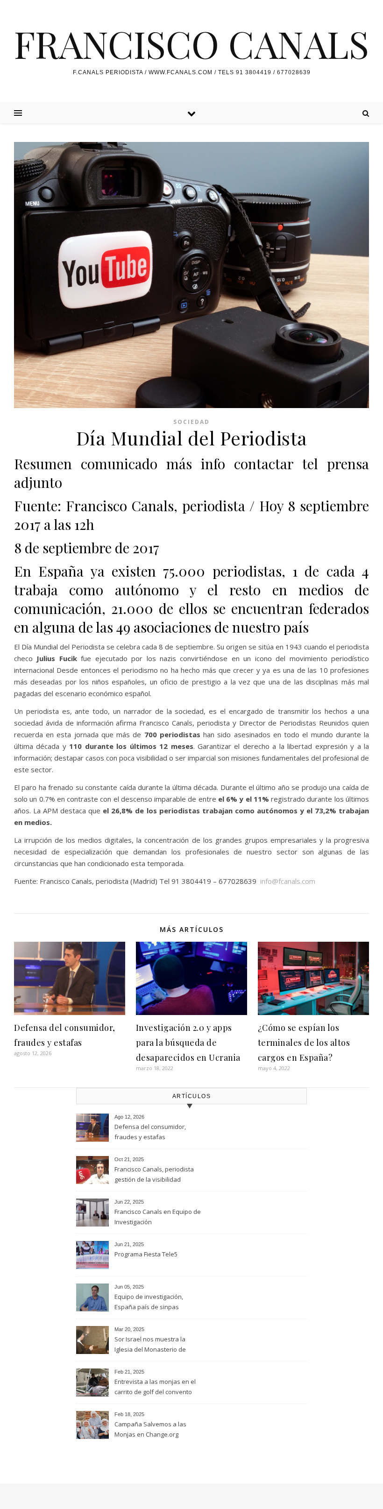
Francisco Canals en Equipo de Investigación (157, 1216)
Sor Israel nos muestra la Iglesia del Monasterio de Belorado (150, 1345)
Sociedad (191, 422)
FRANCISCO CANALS (191, 43)
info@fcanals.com (287, 881)
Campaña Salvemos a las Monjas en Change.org (150, 1429)
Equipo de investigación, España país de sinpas (148, 1301)
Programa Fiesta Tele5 (145, 1254)
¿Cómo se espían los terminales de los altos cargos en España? (304, 1042)
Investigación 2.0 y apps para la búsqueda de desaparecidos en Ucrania (188, 1042)
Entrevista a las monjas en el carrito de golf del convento (155, 1386)
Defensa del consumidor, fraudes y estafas (150, 1131)
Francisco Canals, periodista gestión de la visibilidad (154, 1174)
